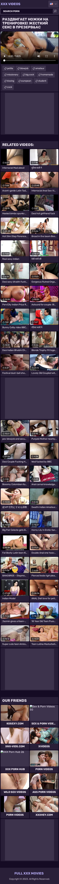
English (53, 4)
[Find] (55, 11)
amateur (39, 68)
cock (9, 87)
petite (10, 68)
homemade (47, 74)
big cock (29, 74)
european (26, 80)
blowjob (24, 68)
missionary (12, 74)
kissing (10, 80)
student (42, 80)
